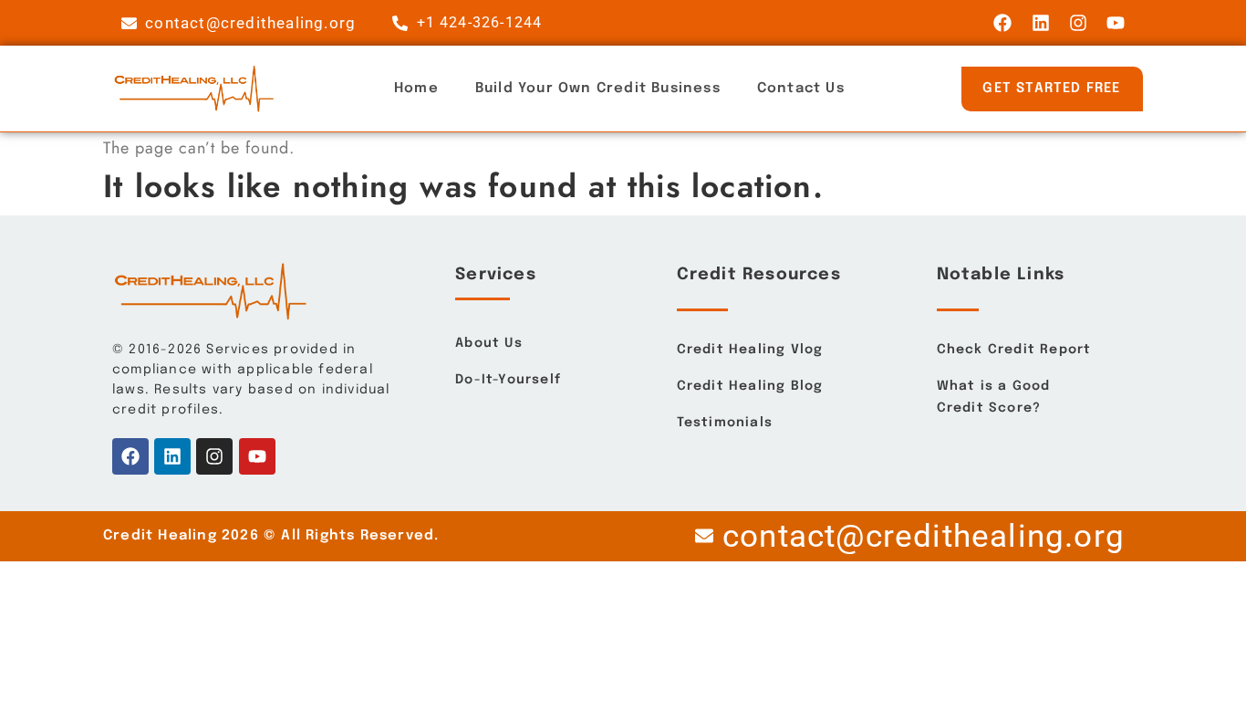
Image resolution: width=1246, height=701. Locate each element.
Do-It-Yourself (508, 379)
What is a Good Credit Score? (994, 397)
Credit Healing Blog (750, 386)
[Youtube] (1115, 23)
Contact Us (801, 88)
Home (416, 88)
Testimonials (725, 422)
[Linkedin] (1041, 23)
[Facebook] (1002, 23)
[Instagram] (1078, 23)
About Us (489, 343)
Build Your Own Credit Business (598, 88)
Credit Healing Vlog (750, 349)
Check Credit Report (1014, 349)
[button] (1051, 89)
